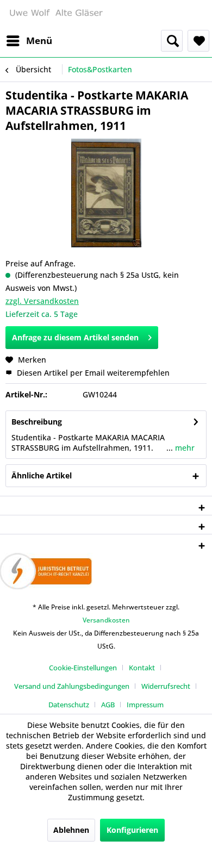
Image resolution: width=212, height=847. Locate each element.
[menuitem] (29, 41)
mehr (184, 448)
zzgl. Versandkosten (42, 301)
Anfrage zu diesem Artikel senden (75, 337)
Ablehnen (71, 830)
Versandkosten (106, 620)
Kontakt (142, 667)
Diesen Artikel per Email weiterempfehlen (92, 373)
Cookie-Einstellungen (83, 667)
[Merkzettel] (198, 41)
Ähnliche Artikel (41, 475)
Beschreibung (36, 421)
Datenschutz (68, 704)
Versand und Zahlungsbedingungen (71, 686)
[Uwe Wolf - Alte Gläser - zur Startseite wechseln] (55, 14)
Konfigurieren (132, 830)
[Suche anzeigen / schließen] (172, 41)
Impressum (145, 704)
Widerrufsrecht (165, 686)
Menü (39, 40)
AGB (108, 704)
